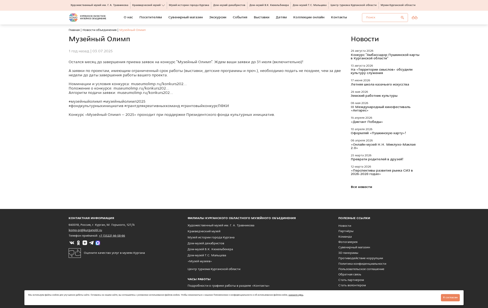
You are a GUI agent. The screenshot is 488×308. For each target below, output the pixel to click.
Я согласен (450, 297)
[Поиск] (402, 17)
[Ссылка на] (72, 243)
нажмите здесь (295, 295)
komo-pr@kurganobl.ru (85, 230)
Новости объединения (99, 30)
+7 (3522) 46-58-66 (112, 235)
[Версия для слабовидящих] (414, 17)
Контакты (261, 285)
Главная (74, 30)
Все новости (361, 187)
